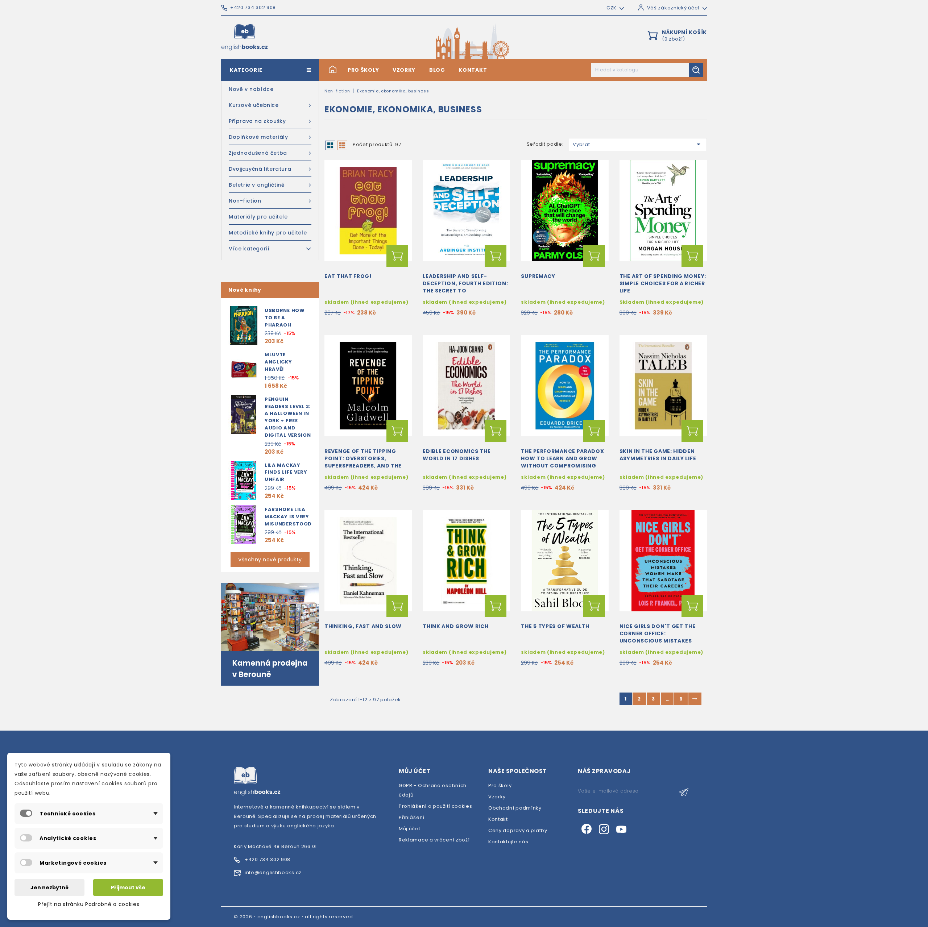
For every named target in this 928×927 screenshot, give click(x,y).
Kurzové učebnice (254, 105)
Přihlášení (411, 817)
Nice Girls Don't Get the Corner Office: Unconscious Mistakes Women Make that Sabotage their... (658, 640)
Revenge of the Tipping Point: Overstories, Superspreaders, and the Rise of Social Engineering (365, 462)
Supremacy (538, 276)
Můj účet (409, 828)
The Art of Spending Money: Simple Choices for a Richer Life (663, 283)
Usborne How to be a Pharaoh (285, 317)
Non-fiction (245, 200)
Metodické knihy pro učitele (268, 232)
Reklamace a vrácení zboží (434, 839)
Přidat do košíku (397, 256)
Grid (330, 145)
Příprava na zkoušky (257, 121)
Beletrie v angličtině (257, 184)
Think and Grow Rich (455, 626)
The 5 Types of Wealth (555, 626)
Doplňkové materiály (258, 137)
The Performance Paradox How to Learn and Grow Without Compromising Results (562, 462)
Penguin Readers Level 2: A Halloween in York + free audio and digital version (288, 417)
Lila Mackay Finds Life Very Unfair (286, 472)
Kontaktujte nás (508, 841)
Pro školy (363, 70)
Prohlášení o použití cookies (435, 806)
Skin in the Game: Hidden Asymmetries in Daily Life (658, 455)
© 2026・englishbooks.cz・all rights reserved (293, 916)
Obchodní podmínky (515, 808)
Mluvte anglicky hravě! (278, 362)
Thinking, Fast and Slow (363, 626)
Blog (437, 70)
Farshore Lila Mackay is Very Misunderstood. (289, 516)
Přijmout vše (128, 887)
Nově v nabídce (251, 89)
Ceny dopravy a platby (517, 830)
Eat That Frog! (348, 276)
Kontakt (473, 70)
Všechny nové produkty (270, 559)
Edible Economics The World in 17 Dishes (456, 455)
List (342, 145)
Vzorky (404, 70)
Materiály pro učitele (258, 216)
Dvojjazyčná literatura (260, 168)
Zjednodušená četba (258, 153)
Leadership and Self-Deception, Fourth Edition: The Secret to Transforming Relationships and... (465, 290)
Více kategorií (249, 248)
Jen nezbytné (49, 887)
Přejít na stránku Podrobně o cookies (88, 904)
